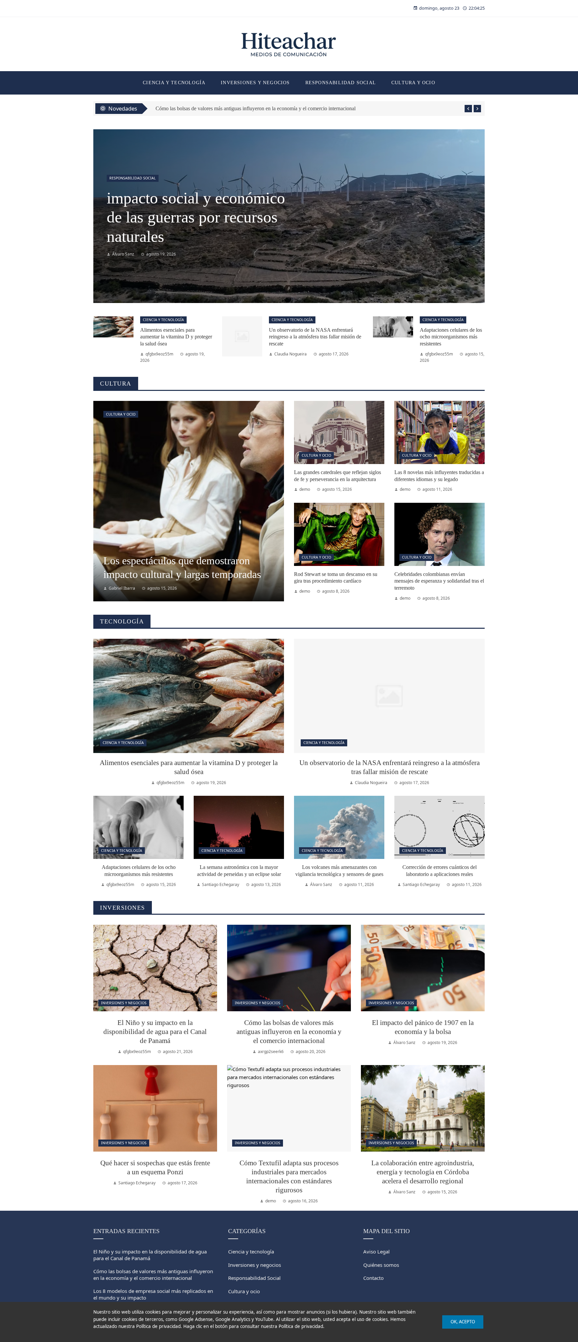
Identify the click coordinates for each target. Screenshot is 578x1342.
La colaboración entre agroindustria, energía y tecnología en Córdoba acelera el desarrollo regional (422, 1172)
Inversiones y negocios (124, 1003)
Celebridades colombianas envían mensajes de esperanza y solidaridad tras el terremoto (439, 581)
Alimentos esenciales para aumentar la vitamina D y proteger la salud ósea (190, 217)
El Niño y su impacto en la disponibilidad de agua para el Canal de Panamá (155, 1031)
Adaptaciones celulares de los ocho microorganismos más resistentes (451, 337)
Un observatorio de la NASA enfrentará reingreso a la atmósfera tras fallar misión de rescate (315, 337)
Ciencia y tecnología (130, 178)
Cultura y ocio (120, 414)
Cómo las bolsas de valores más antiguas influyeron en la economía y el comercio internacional (289, 1031)
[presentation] (468, 108)
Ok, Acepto (463, 1322)
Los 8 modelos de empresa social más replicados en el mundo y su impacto (234, 108)
